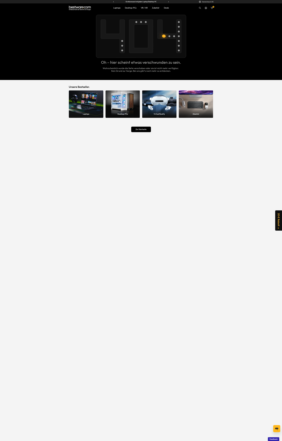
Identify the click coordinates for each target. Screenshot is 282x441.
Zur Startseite (141, 129)
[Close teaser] (278, 228)
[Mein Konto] (206, 8)
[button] (278, 220)
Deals (166, 8)
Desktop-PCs (130, 8)
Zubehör (156, 8)
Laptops (117, 8)
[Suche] (200, 8)
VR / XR (144, 8)
